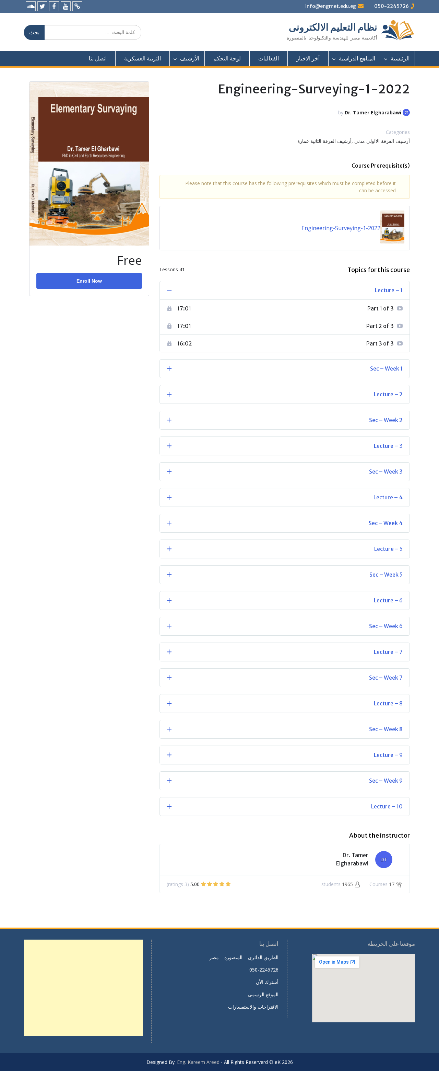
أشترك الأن (267, 982)
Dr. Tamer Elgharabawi (373, 112)
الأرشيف (189, 58)
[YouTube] (66, 6)
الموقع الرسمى (263, 994)
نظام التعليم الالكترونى (333, 27)
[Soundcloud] (31, 6)
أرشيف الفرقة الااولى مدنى (382, 141)
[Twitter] (42, 6)
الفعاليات (268, 58)
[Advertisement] (83, 988)
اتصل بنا (98, 58)
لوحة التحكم (227, 58)
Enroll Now (89, 281)
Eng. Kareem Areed (198, 1062)
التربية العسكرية (142, 58)
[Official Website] (77, 6)
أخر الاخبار (308, 58)
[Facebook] (54, 6)
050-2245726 (391, 6)
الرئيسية (400, 58)
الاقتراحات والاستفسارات (253, 1006)
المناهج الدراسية (357, 58)
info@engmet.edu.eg (330, 6)
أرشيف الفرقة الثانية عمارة (324, 141)
